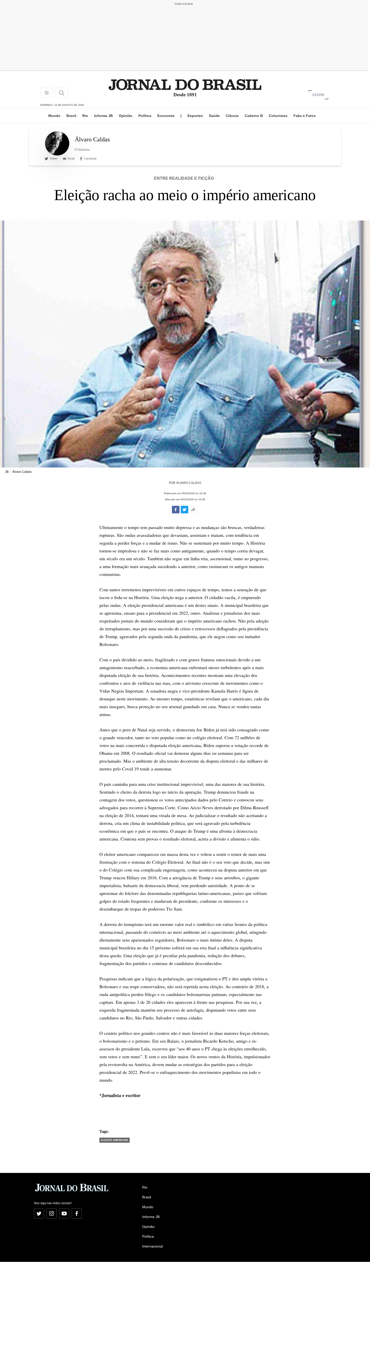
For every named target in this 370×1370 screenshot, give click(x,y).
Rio (85, 115)
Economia (165, 115)
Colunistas (278, 115)
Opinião (125, 115)
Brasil (71, 115)
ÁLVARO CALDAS (188, 483)
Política (144, 115)
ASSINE (318, 95)
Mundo (54, 115)
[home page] (185, 84)
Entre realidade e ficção (184, 178)
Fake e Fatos (304, 115)
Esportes (195, 115)
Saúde (214, 115)
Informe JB (103, 115)
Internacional (152, 1246)
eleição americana (114, 1140)
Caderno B (254, 115)
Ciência (232, 115)
